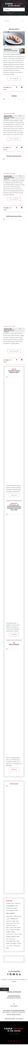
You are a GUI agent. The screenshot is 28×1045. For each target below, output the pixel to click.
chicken (19, 943)
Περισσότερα (14, 495)
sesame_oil (14, 918)
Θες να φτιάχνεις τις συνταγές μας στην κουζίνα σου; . (14, 1013)
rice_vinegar (9, 941)
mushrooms (9, 925)
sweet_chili (8, 921)
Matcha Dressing (14, 644)
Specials (14, 369)
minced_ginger (9, 910)
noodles (8, 931)
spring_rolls (17, 903)
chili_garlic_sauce (10, 903)
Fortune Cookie (14, 784)
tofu (14, 923)
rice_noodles (13, 943)
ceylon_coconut (9, 927)
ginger (18, 929)
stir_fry (18, 923)
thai (16, 905)
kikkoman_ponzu (17, 916)
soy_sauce (10, 913)
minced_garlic (10, 905)
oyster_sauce (9, 916)
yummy (13, 936)
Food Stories (14, 503)
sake (18, 936)
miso (11, 945)
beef (20, 934)
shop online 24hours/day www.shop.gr (14, 1018)
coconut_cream (9, 934)
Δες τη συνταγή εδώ (14, 78)
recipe (13, 931)
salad (18, 941)
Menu (8, 9)
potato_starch (15, 921)
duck (14, 941)
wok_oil (8, 929)
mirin (7, 948)
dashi (7, 938)
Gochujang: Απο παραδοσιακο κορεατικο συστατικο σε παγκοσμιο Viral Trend (14, 507)
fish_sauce (12, 938)
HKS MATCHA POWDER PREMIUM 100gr (14, 371)
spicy (14, 925)
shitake (16, 910)
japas (15, 908)
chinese (16, 934)
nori (8, 945)
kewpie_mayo (9, 923)
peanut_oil (13, 929)
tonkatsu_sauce (9, 908)
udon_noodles (17, 927)
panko (8, 918)
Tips (14, 643)
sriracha (8, 936)
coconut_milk (16, 945)
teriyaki (8, 943)
